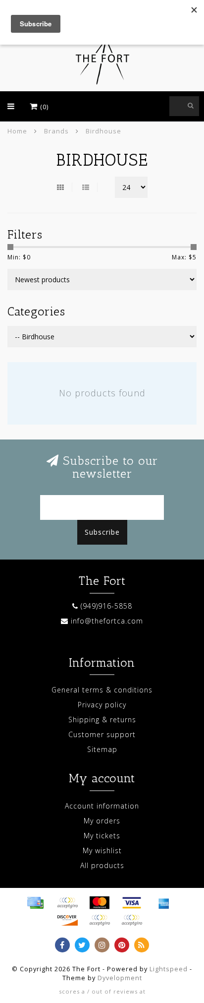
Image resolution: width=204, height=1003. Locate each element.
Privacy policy (102, 704)
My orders (102, 820)
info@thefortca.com (107, 621)
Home (17, 130)
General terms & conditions (102, 689)
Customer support (102, 734)
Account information (102, 806)
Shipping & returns (102, 719)
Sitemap (102, 749)
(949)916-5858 (106, 606)
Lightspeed (169, 969)
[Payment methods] (35, 902)
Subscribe (102, 532)
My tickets (102, 835)
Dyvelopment (120, 978)
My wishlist (102, 850)
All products (102, 865)
